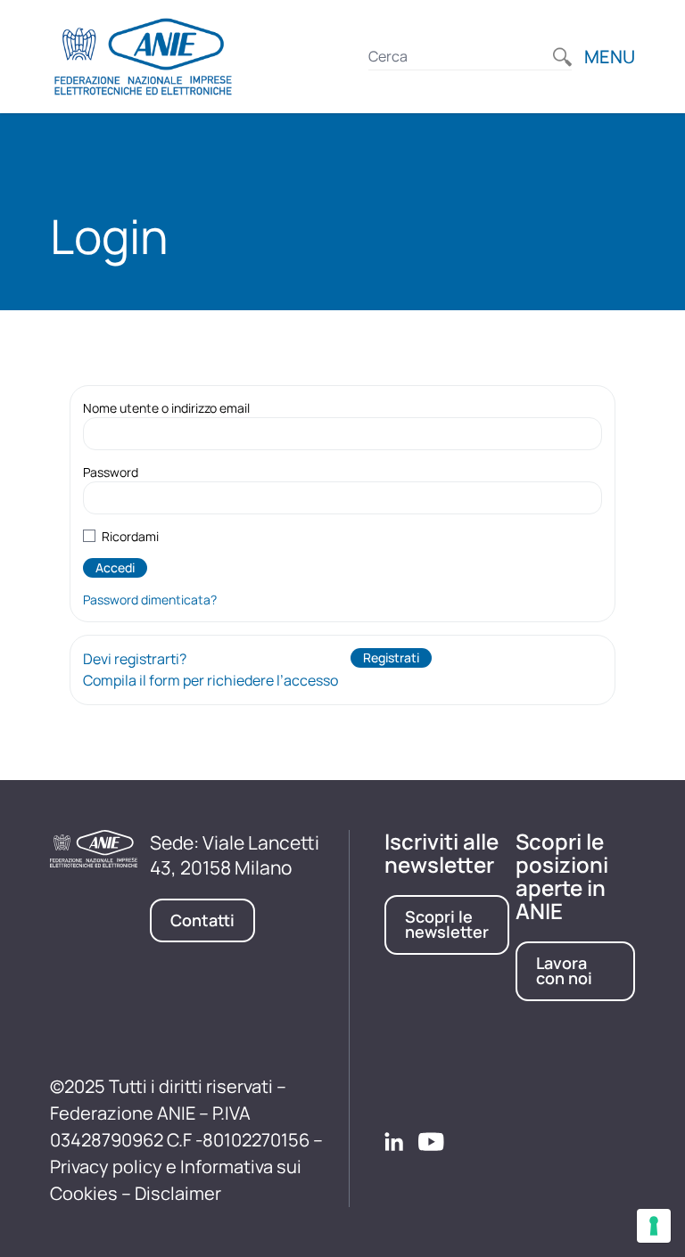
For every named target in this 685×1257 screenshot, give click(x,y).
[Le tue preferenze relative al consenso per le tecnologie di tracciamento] (654, 1226)
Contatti (202, 920)
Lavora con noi (564, 971)
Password (110, 472)
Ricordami (130, 536)
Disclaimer (178, 1193)
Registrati (391, 657)
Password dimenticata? (150, 599)
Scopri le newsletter (447, 924)
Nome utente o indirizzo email (166, 407)
